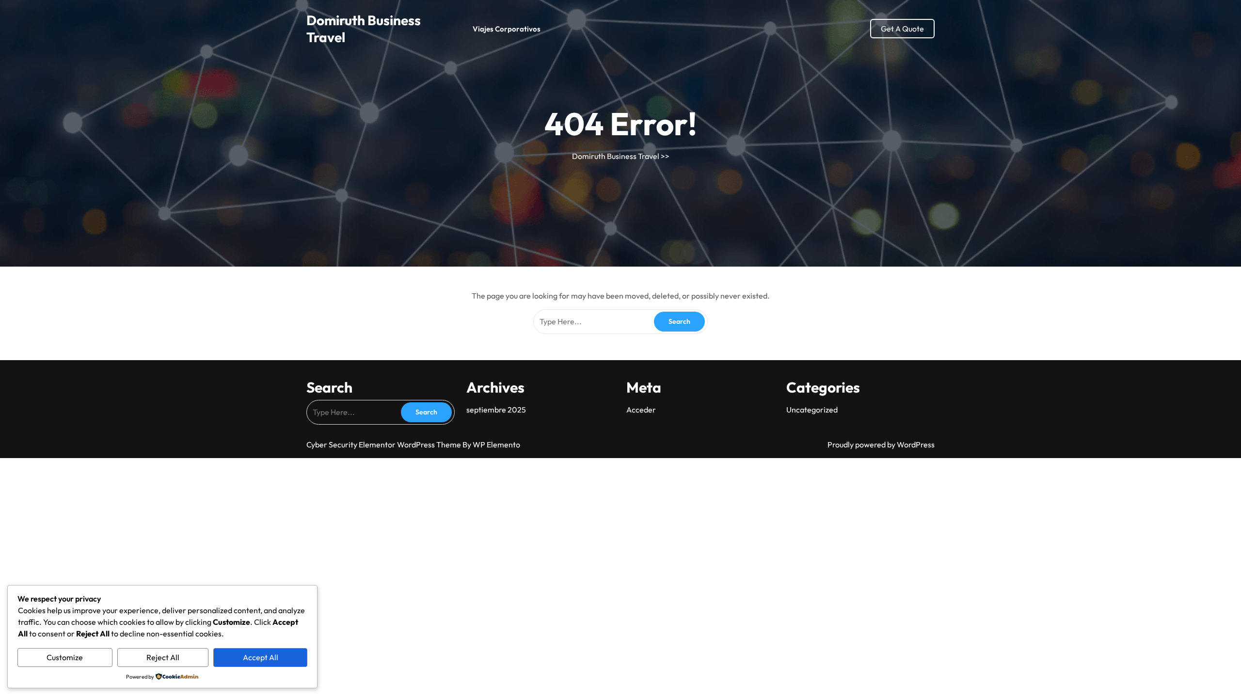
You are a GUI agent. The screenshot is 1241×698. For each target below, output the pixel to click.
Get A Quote (902, 28)
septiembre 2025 (496, 409)
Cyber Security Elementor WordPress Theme (384, 444)
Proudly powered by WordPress (881, 444)
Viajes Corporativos (507, 28)
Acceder (641, 409)
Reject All (162, 657)
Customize (65, 657)
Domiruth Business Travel (615, 156)
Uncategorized (812, 409)
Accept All (260, 657)
